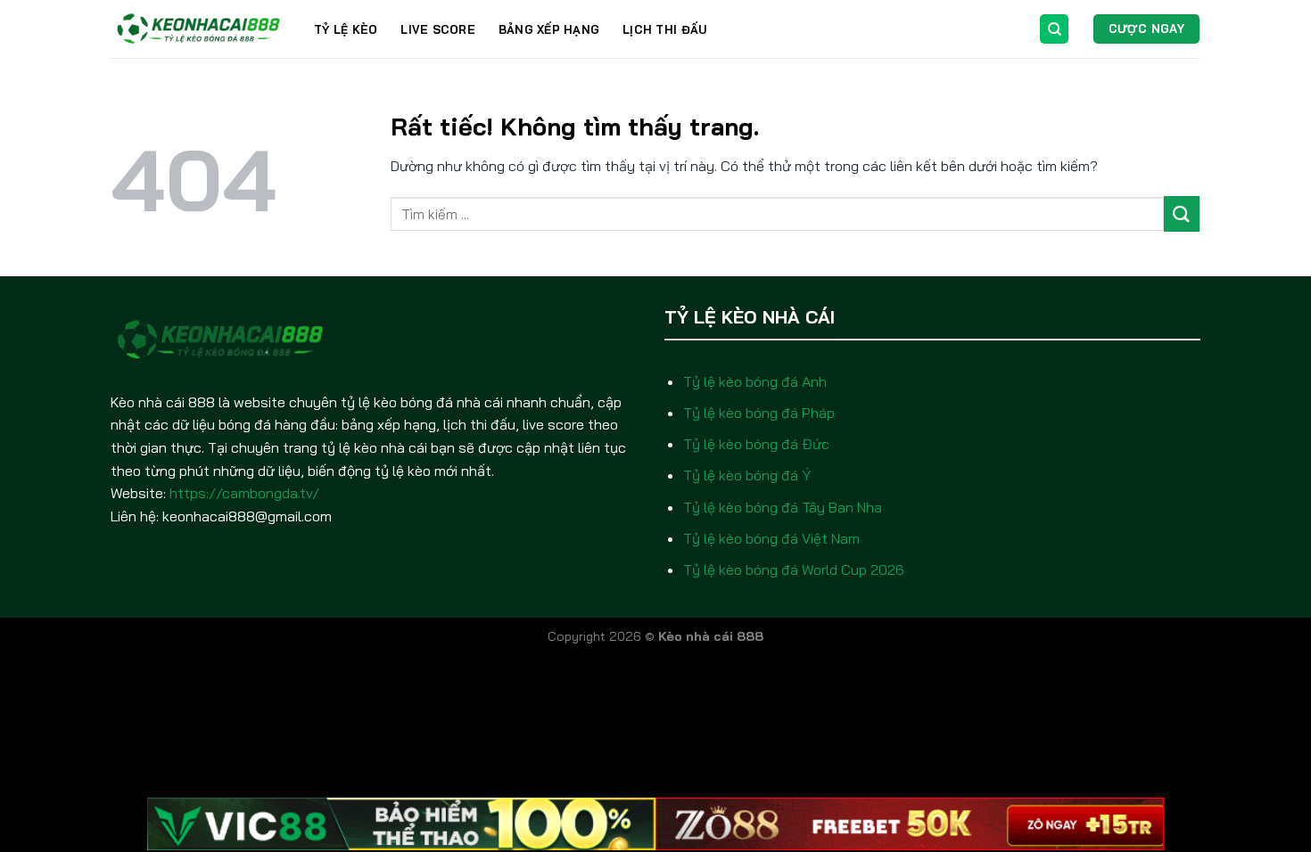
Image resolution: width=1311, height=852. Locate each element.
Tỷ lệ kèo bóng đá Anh (755, 381)
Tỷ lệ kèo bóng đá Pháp (759, 413)
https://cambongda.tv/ (244, 493)
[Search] (1054, 29)
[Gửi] (1182, 213)
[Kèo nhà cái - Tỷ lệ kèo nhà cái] (199, 29)
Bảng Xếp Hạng (549, 29)
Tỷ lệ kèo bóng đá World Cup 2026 (793, 569)
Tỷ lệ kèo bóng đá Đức (756, 444)
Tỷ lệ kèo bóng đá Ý (747, 475)
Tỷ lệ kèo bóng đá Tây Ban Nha (782, 507)
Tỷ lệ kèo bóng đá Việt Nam (771, 538)
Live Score (437, 29)
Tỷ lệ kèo (345, 29)
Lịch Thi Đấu (664, 29)
